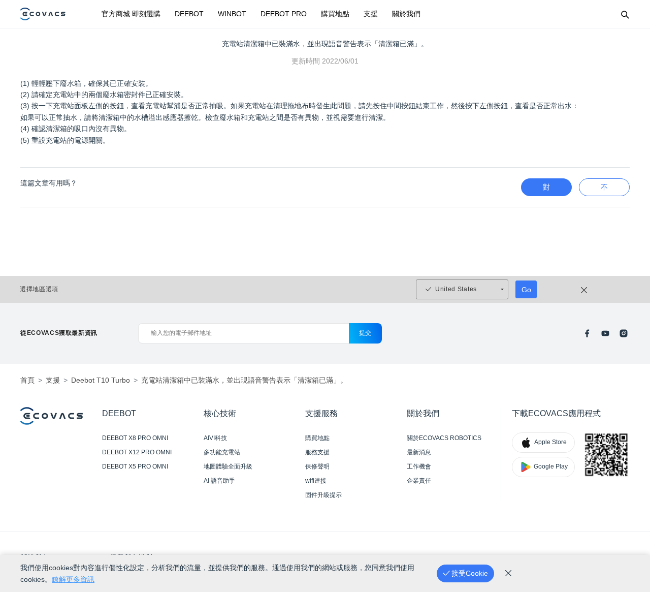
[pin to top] (629, 451)
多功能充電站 (222, 452)
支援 (371, 14)
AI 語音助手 (219, 480)
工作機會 (419, 466)
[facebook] (587, 333)
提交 (365, 332)
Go (526, 290)
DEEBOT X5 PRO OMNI (135, 466)
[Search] (625, 14)
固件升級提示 (323, 494)
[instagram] (624, 333)
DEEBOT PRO (284, 14)
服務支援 (317, 452)
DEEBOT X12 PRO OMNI (137, 452)
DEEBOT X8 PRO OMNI (135, 438)
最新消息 (419, 452)
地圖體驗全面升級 (228, 466)
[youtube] (605, 333)
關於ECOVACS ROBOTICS (444, 438)
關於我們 (406, 14)
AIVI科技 (215, 438)
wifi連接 (316, 480)
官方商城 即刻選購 (131, 14)
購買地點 (335, 14)
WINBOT (232, 14)
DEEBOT (189, 14)
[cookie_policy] (508, 573)
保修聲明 (317, 466)
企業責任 (419, 480)
